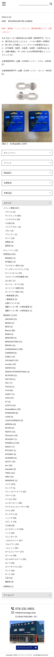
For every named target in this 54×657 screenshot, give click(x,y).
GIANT (8, 394)
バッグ (8, 533)
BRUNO (8, 345)
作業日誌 (8, 193)
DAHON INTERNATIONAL (16, 372)
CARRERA (9, 353)
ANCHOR (9, 319)
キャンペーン (10, 153)
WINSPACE (10, 480)
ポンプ (8, 563)
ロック (8, 574)
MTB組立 (9, 262)
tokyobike (9, 469)
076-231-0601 (24, 608)
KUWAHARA (10, 413)
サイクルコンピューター (15, 507)
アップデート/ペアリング (15, 269)
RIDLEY (8, 447)
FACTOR (9, 379)
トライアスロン (11, 227)
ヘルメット (9, 548)
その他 (8, 223)
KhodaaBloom (11, 409)
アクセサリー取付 (12, 266)
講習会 (8, 246)
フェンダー (9, 537)
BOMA (7, 334)
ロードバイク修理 (12, 288)
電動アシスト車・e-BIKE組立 (17, 311)
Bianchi (8, 330)
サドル (8, 510)
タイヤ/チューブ (11, 529)
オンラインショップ (25, 647)
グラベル (8, 212)
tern (6, 465)
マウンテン (9, 234)
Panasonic (9, 435)
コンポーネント (11, 503)
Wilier (7, 477)
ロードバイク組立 (12, 292)
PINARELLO (10, 443)
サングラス (9, 514)
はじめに (8, 281)
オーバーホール (11, 273)
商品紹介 (8, 173)
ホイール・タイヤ (12, 284)
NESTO (8, 432)
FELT (7, 383)
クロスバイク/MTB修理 (14, 277)
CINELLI (8, 357)
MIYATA (8, 428)
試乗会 (8, 242)
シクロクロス (10, 219)
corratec (8, 364)
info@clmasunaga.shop (25, 613)
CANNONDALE (11, 349)
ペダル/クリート (11, 540)
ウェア (8, 484)
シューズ (8, 518)
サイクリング (10, 216)
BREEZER (9, 338)
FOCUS (8, 387)
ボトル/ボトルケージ (13, 559)
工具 (7, 578)
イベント (8, 163)
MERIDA (8, 424)
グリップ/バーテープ (13, 492)
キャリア (8, 488)
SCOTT (8, 462)
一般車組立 (9, 299)
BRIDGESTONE (11, 342)
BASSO (8, 323)
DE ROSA (9, 375)
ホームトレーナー (12, 552)
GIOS (7, 398)
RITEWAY (9, 454)
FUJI (7, 390)
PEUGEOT (9, 439)
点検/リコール (11, 303)
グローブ (8, 495)
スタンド (8, 522)
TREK (7, 473)
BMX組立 (9, 258)
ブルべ (8, 231)
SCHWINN (9, 458)
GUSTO (8, 405)
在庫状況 (8, 183)
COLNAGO (9, 360)
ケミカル (8, 499)
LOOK (7, 417)
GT (6, 402)
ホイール (8, 555)
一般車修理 (9, 296)
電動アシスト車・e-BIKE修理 (17, 307)
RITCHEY (9, 450)
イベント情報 (8, 208)
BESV (7, 327)
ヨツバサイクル (11, 567)
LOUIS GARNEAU (12, 420)
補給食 (8, 582)
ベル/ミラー (10, 544)
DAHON (8, 368)
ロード (8, 238)
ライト (8, 570)
